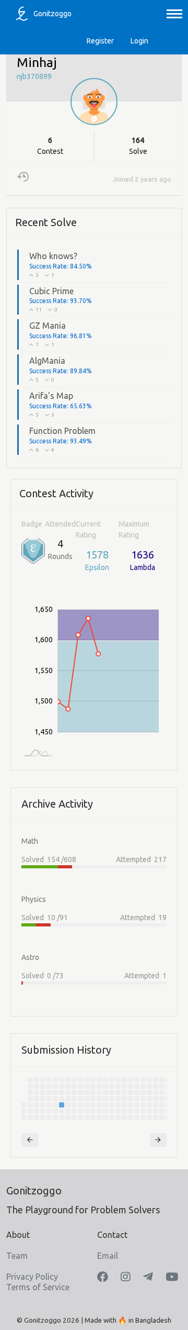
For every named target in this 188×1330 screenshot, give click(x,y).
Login (139, 41)
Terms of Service (37, 1287)
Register (100, 41)
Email (107, 1255)
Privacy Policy (32, 1276)
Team (17, 1255)
